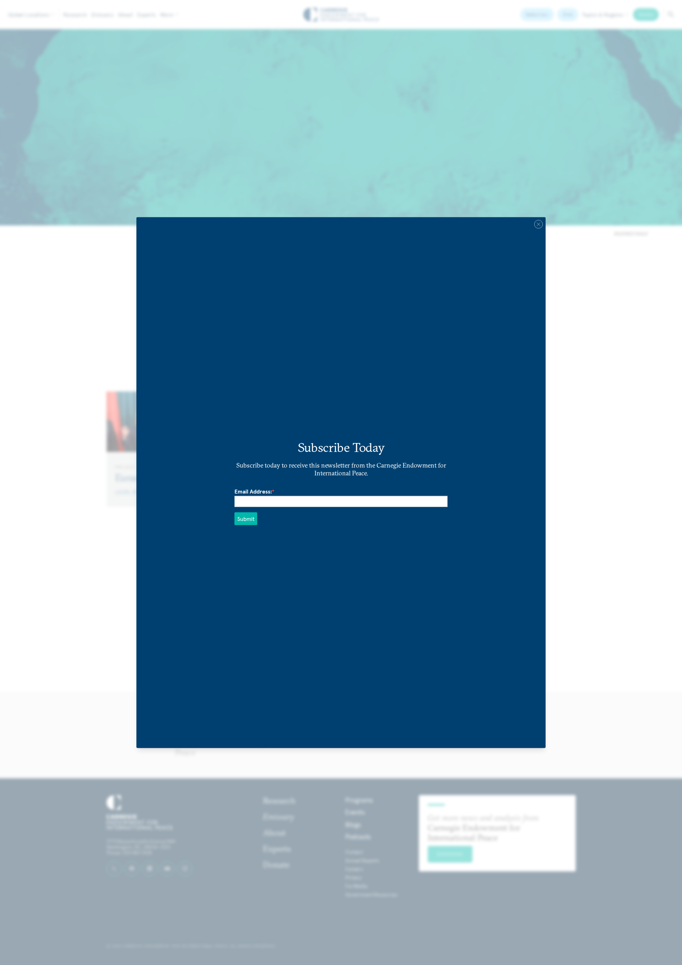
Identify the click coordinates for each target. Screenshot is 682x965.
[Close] (538, 224)
